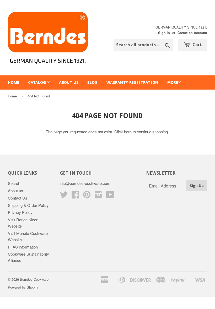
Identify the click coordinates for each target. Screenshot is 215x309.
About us (68, 82)
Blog (92, 82)
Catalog (37, 82)
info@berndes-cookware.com (85, 183)
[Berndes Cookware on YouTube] (110, 196)
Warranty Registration (132, 82)
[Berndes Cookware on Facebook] (75, 196)
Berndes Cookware (34, 279)
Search (14, 183)
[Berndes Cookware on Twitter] (64, 196)
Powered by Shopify (23, 287)
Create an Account (192, 32)
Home (13, 82)
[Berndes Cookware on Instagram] (98, 196)
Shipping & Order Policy (28, 205)
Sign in (164, 32)
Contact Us (17, 198)
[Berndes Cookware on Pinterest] (87, 196)
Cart (196, 44)
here (128, 131)
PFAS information (23, 247)
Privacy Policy (20, 212)
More (172, 82)
